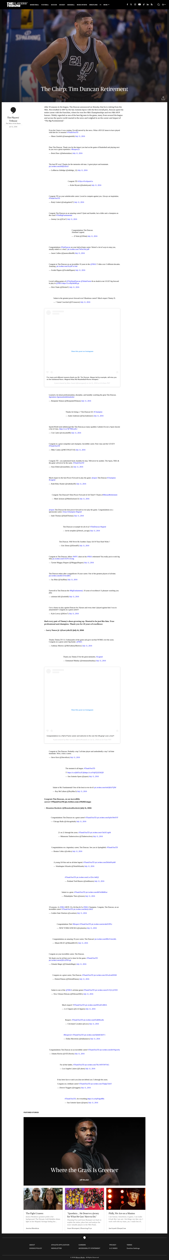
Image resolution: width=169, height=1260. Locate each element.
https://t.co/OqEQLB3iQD (94, 773)
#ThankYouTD (72, 132)
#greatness (52, 397)
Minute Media (80, 1257)
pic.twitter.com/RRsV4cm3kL (105, 939)
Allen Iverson (70, 740)
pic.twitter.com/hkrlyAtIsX (83, 909)
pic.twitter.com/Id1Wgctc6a (110, 1050)
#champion (71, 512)
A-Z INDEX (113, 1248)
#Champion (98, 412)
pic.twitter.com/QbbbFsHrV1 (94, 1035)
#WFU (75, 557)
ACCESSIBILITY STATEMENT (89, 1248)
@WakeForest (86, 281)
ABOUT (32, 1245)
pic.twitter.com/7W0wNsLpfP (78, 249)
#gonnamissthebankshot (65, 397)
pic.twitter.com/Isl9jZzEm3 (59, 166)
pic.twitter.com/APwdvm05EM (105, 975)
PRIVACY (112, 1245)
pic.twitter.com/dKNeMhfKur (96, 892)
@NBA (93, 264)
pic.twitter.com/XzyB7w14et (66, 266)
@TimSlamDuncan (73, 281)
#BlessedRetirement (110, 495)
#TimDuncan (65, 247)
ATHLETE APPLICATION (60, 1245)
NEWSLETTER (56, 1248)
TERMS (129, 1245)
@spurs (94, 478)
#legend (79, 512)
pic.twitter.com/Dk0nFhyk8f (105, 862)
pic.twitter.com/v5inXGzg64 (100, 832)
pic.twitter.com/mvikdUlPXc (101, 924)
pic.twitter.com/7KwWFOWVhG (97, 1065)
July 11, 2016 (80, 136)
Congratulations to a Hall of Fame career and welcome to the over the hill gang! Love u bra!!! (80, 736)
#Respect (76, 924)
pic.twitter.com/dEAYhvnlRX (60, 576)
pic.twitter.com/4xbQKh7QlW (105, 787)
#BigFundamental (76, 591)
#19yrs (80, 181)
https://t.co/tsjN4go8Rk (95, 1099)
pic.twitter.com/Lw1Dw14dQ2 (87, 877)
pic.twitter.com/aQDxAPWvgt (60, 960)
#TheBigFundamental (64, 215)
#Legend (52, 480)
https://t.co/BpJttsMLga (70, 283)
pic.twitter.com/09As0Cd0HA (96, 1005)
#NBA (89, 557)
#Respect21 (75, 149)
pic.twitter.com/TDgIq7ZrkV (101, 1084)
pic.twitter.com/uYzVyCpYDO (106, 990)
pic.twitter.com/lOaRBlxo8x (93, 1020)
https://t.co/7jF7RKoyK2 (68, 429)
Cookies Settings (133, 1248)
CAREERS (82, 1245)
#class (65, 512)
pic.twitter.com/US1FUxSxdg (63, 559)
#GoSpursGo (88, 181)
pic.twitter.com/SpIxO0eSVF (107, 818)
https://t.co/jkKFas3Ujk (75, 773)
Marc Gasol (71, 383)
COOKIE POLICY (35, 1248)
